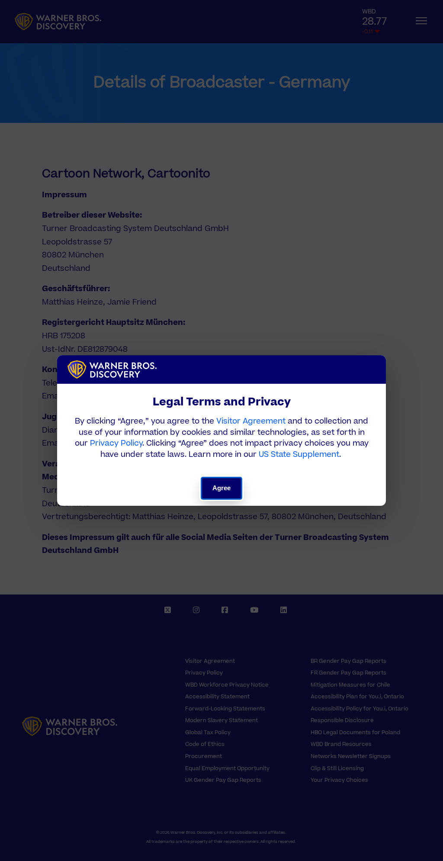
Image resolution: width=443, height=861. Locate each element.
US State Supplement (299, 454)
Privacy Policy (116, 443)
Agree (221, 488)
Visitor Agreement (251, 421)
